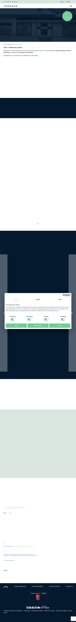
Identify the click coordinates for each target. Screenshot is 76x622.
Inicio (4, 44)
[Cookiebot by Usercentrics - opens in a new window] (63, 295)
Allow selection (38, 325)
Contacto (69, 586)
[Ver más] (38, 225)
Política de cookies (49, 610)
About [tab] (60, 299)
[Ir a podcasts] (45, 606)
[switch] (30, 319)
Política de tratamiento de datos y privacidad (23, 546)
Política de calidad (61, 610)
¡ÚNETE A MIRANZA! (20, 586)
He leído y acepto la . (18, 546)
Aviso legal (27, 610)
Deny (16, 325)
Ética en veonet (54, 586)
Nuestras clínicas (10, 44)
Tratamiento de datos (37, 610)
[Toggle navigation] (71, 6)
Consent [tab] (16, 299)
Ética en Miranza (37, 586)
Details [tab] (38, 299)
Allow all (60, 325)
